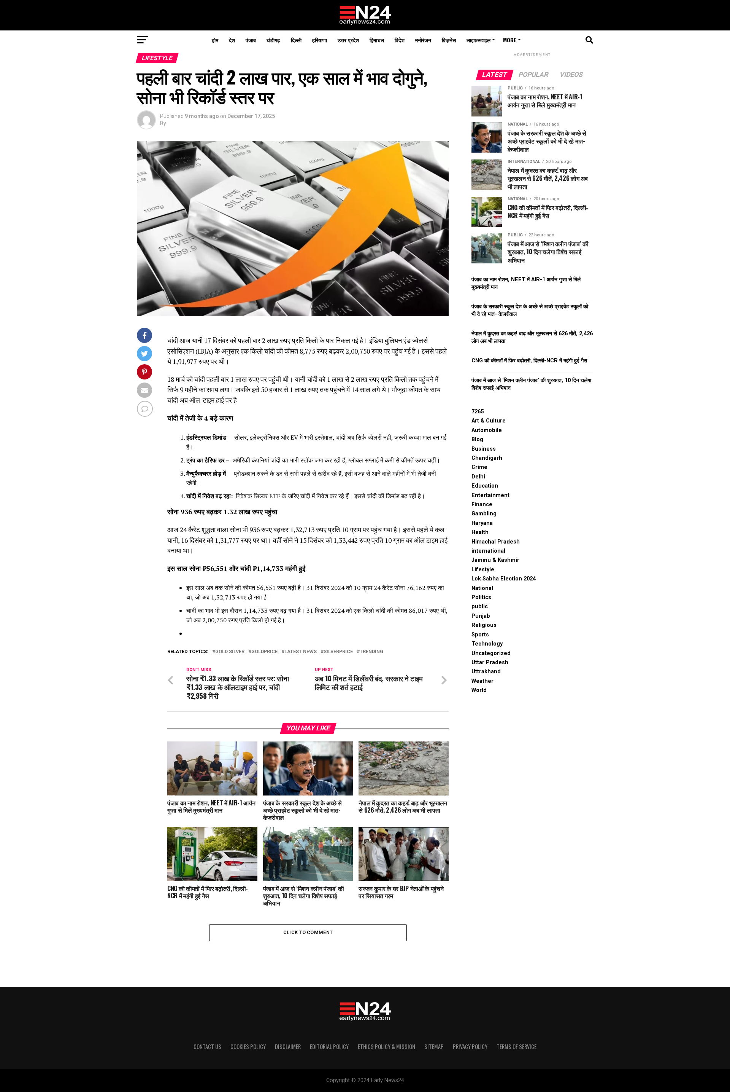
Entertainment (490, 495)
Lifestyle (482, 569)
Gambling (484, 513)
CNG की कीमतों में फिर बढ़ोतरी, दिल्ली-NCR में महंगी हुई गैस (529, 360)
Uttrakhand (486, 671)
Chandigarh (486, 458)
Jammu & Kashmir (495, 560)
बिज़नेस (449, 40)
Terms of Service (516, 1047)
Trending (371, 651)
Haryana (482, 523)
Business (483, 449)
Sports (480, 634)
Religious (484, 625)
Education (484, 486)
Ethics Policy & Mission (386, 1047)
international (488, 551)
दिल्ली (296, 40)
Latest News (300, 651)
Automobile (486, 430)
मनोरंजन (423, 40)
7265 (477, 411)
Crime (479, 467)
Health (480, 532)
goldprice (264, 651)
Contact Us (207, 1047)
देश (232, 40)
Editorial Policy (329, 1047)
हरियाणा (319, 40)
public (479, 606)
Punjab (480, 616)
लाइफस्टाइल (478, 40)
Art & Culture (488, 421)
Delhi (478, 476)
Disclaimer (288, 1047)
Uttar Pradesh (489, 662)
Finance (481, 504)
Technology (487, 644)
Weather (482, 681)
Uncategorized (491, 653)
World (479, 690)
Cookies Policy (248, 1047)
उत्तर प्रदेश (348, 40)
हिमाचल (377, 40)
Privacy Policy (470, 1047)
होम (215, 40)
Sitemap (434, 1047)
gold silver (229, 651)
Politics (481, 597)
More (509, 40)
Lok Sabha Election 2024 (503, 578)
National (482, 588)
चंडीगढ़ (273, 40)
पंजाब (251, 40)
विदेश (400, 40)
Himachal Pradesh (495, 542)
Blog (477, 439)
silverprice (338, 651)
